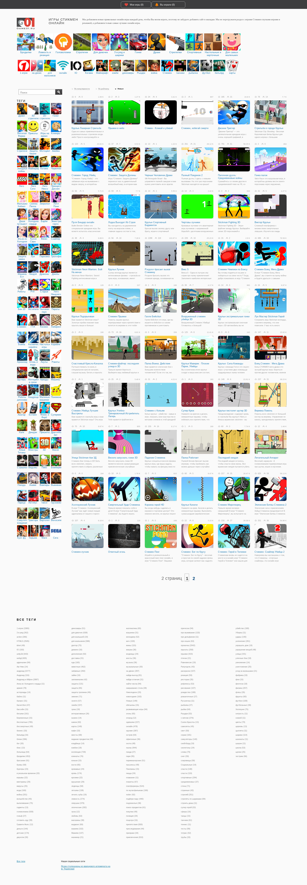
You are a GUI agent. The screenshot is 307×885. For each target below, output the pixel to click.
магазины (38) (77, 820)
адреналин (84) (23, 662)
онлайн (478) (132, 726)
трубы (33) (185, 837)
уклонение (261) (243, 641)
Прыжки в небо (116, 128)
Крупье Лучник (116, 269)
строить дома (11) (189, 803)
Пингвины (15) (132, 769)
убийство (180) (242, 628)
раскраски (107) (188, 671)
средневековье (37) (190, 782)
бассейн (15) (22, 709)
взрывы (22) (22, 777)
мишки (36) (131, 650)
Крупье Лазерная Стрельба (86, 128)
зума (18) (75, 709)
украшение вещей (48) (246, 650)
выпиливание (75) (25, 803)
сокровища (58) (188, 760)
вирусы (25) (22, 786)
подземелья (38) (133, 803)
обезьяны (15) (132, 705)
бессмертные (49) (25, 726)
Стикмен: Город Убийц (83, 175)
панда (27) (131, 752)
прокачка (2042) (188, 645)
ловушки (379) (77, 803)
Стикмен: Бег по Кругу (193, 552)
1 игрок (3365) (23, 628)
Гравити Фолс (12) (25, 824)
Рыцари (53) (186, 714)
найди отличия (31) (134, 679)
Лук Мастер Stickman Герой (269, 316)
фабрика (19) (241, 675)
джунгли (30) (22, 837)
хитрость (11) (242, 714)
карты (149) (76, 726)
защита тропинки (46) (81, 692)
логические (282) (79, 807)
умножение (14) (243, 662)
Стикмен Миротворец (229, 504)
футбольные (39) (243, 705)
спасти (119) (186, 773)
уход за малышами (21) (246, 671)
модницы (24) (132, 654)
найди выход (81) (134, 675)
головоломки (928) (25, 812)
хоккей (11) (241, 718)
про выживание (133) (190, 633)
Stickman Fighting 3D (229, 222)
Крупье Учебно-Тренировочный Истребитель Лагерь (123, 413)
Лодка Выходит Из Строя (121, 222)
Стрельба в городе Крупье (269, 128)
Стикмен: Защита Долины (122, 175)
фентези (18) (241, 684)
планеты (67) (132, 782)
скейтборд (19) (187, 743)
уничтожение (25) (243, 667)
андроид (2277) (23, 671)
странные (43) (187, 790)
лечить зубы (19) (79, 795)
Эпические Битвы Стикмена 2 (270, 504)
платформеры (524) (135, 786)
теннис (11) (186, 824)
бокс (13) (21, 748)
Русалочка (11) (187, 701)
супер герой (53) (188, 807)
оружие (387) (132, 731)
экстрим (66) (241, 756)
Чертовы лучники (190, 222)
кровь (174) (76, 773)
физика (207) (241, 688)
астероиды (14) (24, 692)
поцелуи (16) (132, 820)
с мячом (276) (187, 718)
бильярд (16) (22, 735)
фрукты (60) (241, 696)
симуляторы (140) (189, 739)
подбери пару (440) (135, 799)
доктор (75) (76, 645)
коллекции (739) (78, 752)
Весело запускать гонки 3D (123, 457)
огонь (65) (130, 714)
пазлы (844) (131, 748)
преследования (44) (135, 829)
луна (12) (75, 812)
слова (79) (185, 752)
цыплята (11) (241, 731)
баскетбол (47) (23, 705)
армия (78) (21, 688)
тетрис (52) (186, 833)
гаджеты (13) (22, 807)
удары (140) (241, 637)
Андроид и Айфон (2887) (28, 679)
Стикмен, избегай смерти (194, 128)
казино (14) (76, 718)
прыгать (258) (187, 650)
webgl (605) (22, 658)
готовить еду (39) (24, 820)
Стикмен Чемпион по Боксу (232, 269)
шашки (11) (241, 743)
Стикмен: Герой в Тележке (232, 552)
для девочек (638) (79, 633)
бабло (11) (21, 696)
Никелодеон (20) (133, 692)
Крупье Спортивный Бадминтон (155, 223)
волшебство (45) (24, 799)
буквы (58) (21, 765)
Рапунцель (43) (188, 667)
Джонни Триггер (226, 128)
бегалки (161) (23, 714)
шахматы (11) (242, 739)
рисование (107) (188, 688)
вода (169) (21, 790)
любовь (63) (76, 816)
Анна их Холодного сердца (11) (31, 684)
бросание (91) (23, 760)
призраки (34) (132, 833)
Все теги (21, 861)
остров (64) (131, 735)
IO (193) (20, 650)
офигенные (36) (133, 739)
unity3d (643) (22, 654)
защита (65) (76, 688)
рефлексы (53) (187, 684)
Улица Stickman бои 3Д (84, 457)
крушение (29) (77, 782)
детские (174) (23, 833)
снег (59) (185, 756)
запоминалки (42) (79, 679)
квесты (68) (76, 735)
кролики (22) (77, 777)
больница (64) (23, 752)
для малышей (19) (79, 637)
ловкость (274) (78, 799)
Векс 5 (184, 269)
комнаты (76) (77, 756)
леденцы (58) (77, 786)
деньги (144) (22, 829)
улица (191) (241, 654)
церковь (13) (241, 726)
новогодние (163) (134, 696)
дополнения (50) (78, 654)
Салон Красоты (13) (190, 722)
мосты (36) (131, 658)
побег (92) (130, 795)
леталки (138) (77, 790)
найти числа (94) (133, 684)
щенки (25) (240, 752)
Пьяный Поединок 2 (192, 175)
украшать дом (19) (244, 645)
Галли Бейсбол (153, 316)
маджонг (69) (77, 824)
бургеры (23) (22, 769)
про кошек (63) (187, 641)
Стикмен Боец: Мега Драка (269, 269)
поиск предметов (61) (136, 807)
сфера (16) (186, 812)
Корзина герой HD (154, 504)
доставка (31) (77, 658)
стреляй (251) (187, 795)
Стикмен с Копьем (155, 410)
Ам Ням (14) (22, 667)
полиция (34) (132, 816)
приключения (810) (134, 837)
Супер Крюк (187, 410)
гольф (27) (21, 816)
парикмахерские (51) (135, 760)
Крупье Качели (189, 504)
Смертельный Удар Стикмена (124, 504)
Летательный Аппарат (266, 457)
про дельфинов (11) (190, 637)
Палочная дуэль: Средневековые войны (230, 176)
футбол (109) (241, 701)
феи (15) (239, 679)
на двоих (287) (132, 671)
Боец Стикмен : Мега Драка (269, 363)
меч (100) (130, 641)
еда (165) (75, 662)
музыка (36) (131, 662)
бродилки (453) (23, 756)
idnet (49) (21, 645)
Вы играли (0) (167, 4)
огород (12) (131, 718)
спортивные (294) (189, 777)
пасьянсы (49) (132, 765)
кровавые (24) (77, 769)
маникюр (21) (77, 837)
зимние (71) (76, 696)
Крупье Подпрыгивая (83, 316)
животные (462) (78, 667)
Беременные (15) (24, 718)
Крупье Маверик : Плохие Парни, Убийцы (195, 365)
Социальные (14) (188, 765)
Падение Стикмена (155, 457)
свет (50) (185, 731)
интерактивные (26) (80, 714)
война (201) (22, 795)
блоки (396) (22, 739)
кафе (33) (75, 731)
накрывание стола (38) (136, 688)
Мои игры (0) (136, 4)
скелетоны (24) (188, 748)
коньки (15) (76, 760)
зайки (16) (75, 675)
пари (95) (130, 756)
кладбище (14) (77, 743)
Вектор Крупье (262, 222)
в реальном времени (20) (28, 773)
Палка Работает (190, 457)
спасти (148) (186, 769)
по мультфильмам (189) (137, 790)
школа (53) (240, 748)
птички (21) (186, 658)
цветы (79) (240, 722)
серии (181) (186, 735)
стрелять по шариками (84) (193, 799)
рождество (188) (188, 692)
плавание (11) (132, 777)
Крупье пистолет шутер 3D (232, 410)
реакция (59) (186, 675)
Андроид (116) (23, 675)
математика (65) (133, 628)
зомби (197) (76, 705)
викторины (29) (23, 782)
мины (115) (131, 645)
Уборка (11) (241, 633)
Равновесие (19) (188, 662)
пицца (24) (131, 773)
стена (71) (185, 786)
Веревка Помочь (263, 410)
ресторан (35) (187, 679)
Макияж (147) (77, 833)
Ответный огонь (116, 552)
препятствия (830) (134, 824)
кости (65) (75, 765)
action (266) (22, 637)
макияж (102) (77, 829)
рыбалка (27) (187, 705)
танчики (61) (186, 820)
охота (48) (130, 743)
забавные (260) (78, 671)
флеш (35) (240, 692)
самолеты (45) (187, 726)
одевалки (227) (133, 722)
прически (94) (187, 628)
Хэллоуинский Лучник (83, 504)
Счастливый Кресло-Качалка (87, 363)
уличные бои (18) (243, 658)
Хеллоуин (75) (242, 709)
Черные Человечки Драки (158, 175)
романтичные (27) (189, 696)
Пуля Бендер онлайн (83, 222)
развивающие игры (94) (136, 709)
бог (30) (20, 743)
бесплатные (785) (25, 722)
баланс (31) (22, 701)
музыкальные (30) (134, 667)
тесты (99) (185, 829)
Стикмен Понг (152, 552)
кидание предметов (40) (82, 739)
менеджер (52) (132, 637)
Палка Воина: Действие (157, 363)
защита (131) (77, 684)
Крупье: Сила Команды (230, 363)
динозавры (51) (78, 628)
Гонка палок (261, 175)
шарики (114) (241, 735)
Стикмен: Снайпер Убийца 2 (269, 552)
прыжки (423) (187, 654)
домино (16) (76, 650)
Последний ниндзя (228, 457)
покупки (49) (131, 812)
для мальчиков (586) (80, 641)
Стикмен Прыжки (117, 316)
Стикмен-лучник (80, 552)
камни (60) (76, 722)
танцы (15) (185, 816)
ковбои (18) (76, 748)
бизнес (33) (22, 731)
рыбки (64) (185, 709)
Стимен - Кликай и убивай (159, 128)
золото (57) (76, 701)
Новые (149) (131, 701)
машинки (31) (132, 633)
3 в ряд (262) (22, 633)
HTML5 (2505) (23, 641)
